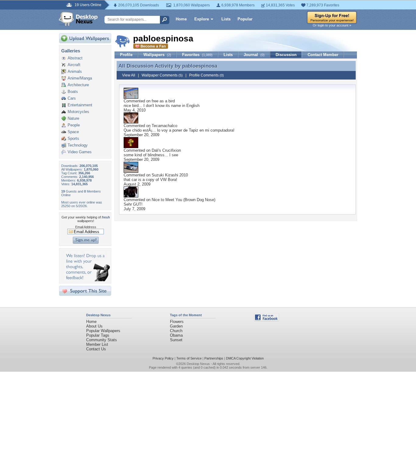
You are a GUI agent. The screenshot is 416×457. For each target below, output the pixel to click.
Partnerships (213, 358)
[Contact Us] (87, 280)
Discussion (286, 54)
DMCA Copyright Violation (245, 358)
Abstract (75, 58)
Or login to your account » (332, 25)
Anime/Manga (80, 78)
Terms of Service (189, 358)
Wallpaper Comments (162, 75)
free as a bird (163, 101)
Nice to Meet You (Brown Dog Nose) (183, 199)
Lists (226, 19)
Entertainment (80, 105)
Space (73, 131)
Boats (73, 91)
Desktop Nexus (198, 364)
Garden (176, 326)
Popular (245, 19)
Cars (72, 98)
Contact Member (323, 54)
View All (128, 75)
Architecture (78, 85)
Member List (97, 344)
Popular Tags (97, 335)
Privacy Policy (163, 358)
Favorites (197, 54)
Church (176, 330)
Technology (78, 145)
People (74, 125)
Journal (254, 54)
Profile (126, 54)
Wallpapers (157, 54)
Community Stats (101, 340)
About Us (94, 326)
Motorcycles (78, 111)
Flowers (177, 321)
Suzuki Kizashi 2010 (170, 175)
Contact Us (96, 349)
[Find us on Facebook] (266, 319)
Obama (176, 335)
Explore (201, 19)
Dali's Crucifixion (166, 150)
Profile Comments (206, 75)
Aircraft (74, 64)
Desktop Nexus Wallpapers (78, 19)
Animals (75, 71)
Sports (73, 138)
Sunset (176, 340)
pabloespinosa (199, 66)
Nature (73, 118)
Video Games (80, 152)
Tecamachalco (164, 125)
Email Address (85, 227)
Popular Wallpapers (103, 330)
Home (181, 19)
